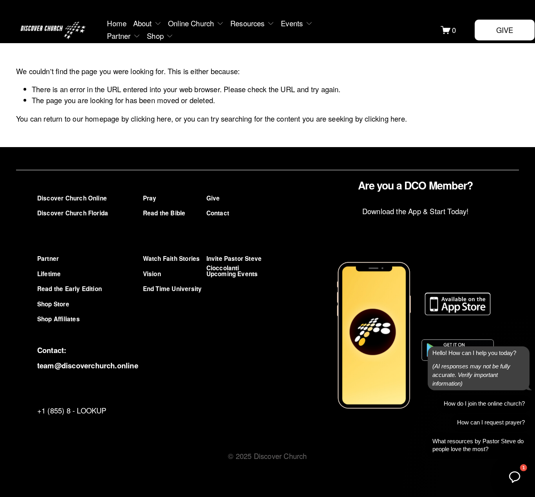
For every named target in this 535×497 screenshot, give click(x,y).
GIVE (504, 30)
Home (117, 23)
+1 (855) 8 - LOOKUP (72, 410)
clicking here (151, 118)
